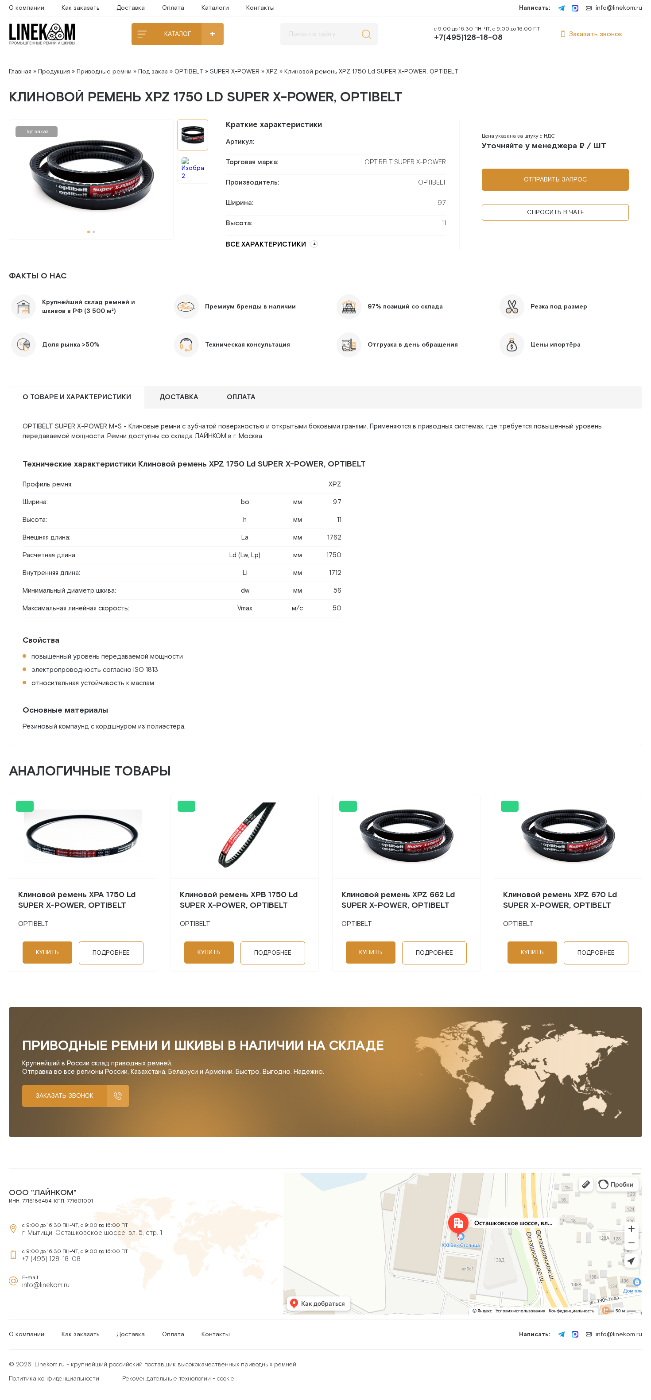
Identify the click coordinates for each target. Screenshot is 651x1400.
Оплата (173, 8)
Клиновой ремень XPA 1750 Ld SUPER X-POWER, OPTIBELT (77, 900)
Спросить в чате (555, 212)
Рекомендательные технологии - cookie (178, 1379)
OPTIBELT (188, 72)
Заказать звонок (595, 34)
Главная (20, 72)
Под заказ (153, 72)
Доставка (130, 8)
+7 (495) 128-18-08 (51, 1259)
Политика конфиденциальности (54, 1379)
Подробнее (111, 953)
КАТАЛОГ (177, 34)
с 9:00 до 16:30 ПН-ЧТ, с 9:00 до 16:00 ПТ (487, 34)
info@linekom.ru (619, 8)
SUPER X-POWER (235, 72)
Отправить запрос (555, 180)
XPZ (272, 72)
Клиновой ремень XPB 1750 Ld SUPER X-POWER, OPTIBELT (239, 900)
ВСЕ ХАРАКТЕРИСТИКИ (266, 244)
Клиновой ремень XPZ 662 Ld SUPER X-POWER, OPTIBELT (398, 900)
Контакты (260, 8)
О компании (26, 8)
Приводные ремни (104, 72)
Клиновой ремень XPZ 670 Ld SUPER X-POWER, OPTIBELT (560, 900)
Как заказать (80, 8)
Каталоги (215, 8)
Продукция (54, 72)
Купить (47, 952)
